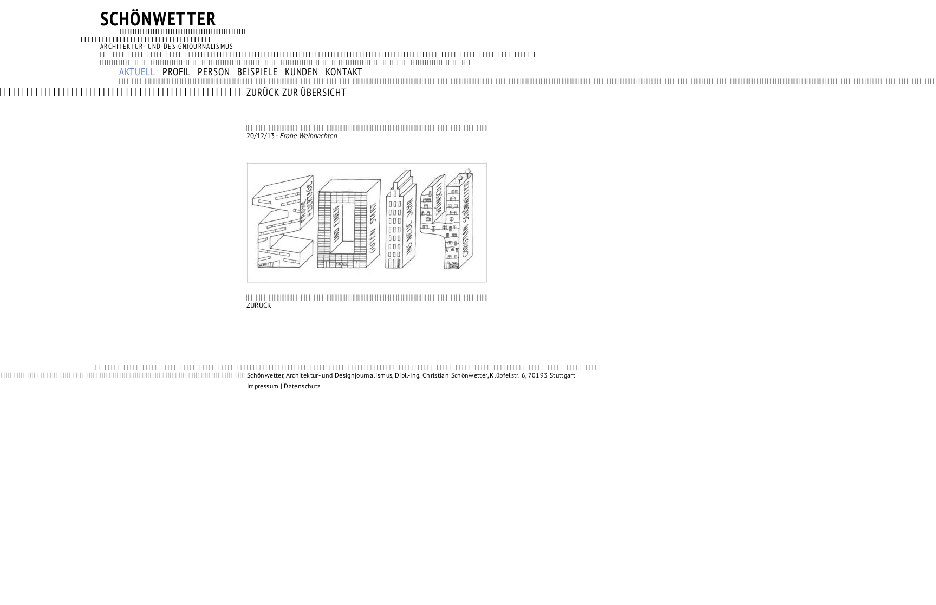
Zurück (258, 305)
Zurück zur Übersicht (296, 93)
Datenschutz (302, 386)
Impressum (262, 386)
